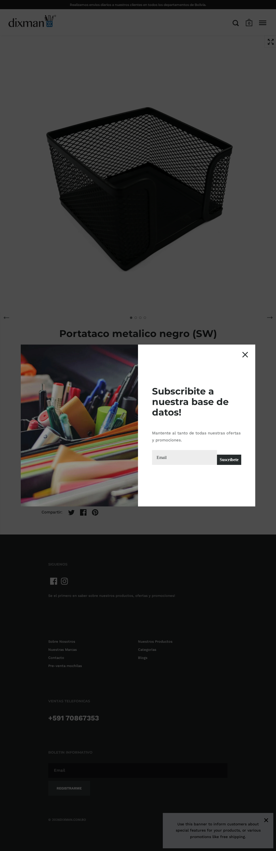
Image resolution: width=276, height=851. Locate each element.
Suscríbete (229, 459)
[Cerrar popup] (245, 354)
